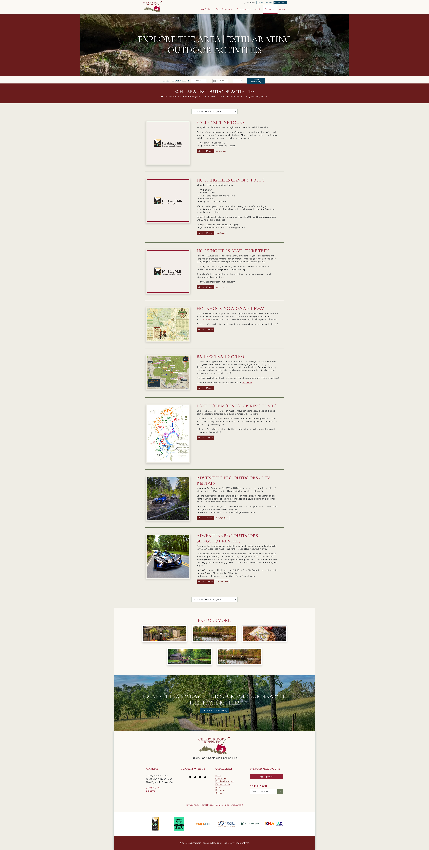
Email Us (150, 790)
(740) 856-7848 (222, 518)
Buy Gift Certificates (265, 2)
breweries (205, 319)
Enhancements (222, 784)
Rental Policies (207, 805)
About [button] (257, 9)
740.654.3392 (221, 151)
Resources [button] (269, 9)
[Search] (280, 791)
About (218, 787)
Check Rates (281, 2)
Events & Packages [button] (224, 9)
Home (218, 775)
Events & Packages (224, 781)
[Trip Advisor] (204, 776)
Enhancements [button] (243, 9)
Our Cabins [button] (206, 9)
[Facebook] (189, 776)
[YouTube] (199, 776)
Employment (237, 805)
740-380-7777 (153, 787)
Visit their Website (205, 151)
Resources (220, 790)
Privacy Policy (192, 805)
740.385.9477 (221, 233)
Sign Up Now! (266, 776)
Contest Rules (222, 805)
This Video (247, 383)
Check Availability (256, 81)
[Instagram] (194, 776)
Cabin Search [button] (250, 2)
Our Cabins (220, 778)
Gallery (282, 9)
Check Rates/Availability (214, 710)
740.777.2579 (221, 287)
